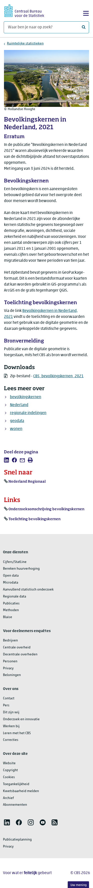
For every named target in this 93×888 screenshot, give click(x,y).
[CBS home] (24, 10)
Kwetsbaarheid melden (21, 791)
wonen (16, 429)
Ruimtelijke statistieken (25, 43)
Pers (6, 705)
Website (9, 763)
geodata (17, 421)
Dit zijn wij (11, 712)
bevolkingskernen (25, 397)
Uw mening (78, 885)
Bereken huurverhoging (21, 568)
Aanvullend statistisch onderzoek (28, 589)
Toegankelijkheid (16, 784)
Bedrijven (10, 640)
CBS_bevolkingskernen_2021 (58, 376)
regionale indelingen (28, 413)
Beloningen (12, 675)
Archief (8, 798)
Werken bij (11, 726)
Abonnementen (15, 804)
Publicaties (11, 603)
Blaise (7, 617)
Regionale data (14, 596)
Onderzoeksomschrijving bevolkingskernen (46, 509)
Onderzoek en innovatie (21, 719)
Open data (11, 575)
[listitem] (6, 460)
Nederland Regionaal (27, 481)
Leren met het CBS (17, 733)
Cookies (9, 777)
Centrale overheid (17, 647)
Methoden (11, 610)
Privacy (8, 668)
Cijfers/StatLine (15, 562)
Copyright (10, 770)
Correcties (10, 740)
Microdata (10, 582)
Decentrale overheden (20, 654)
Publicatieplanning (17, 839)
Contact (8, 698)
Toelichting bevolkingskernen (34, 519)
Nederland (19, 405)
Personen (10, 661)
